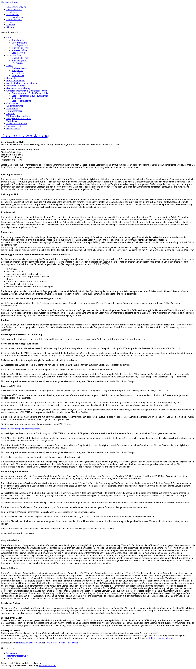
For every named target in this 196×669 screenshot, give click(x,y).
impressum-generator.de (29, 642)
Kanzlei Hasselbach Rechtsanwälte (62, 642)
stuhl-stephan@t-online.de (161, 638)
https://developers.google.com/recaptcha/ (21, 428)
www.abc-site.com (47, 665)
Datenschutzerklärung (25, 135)
